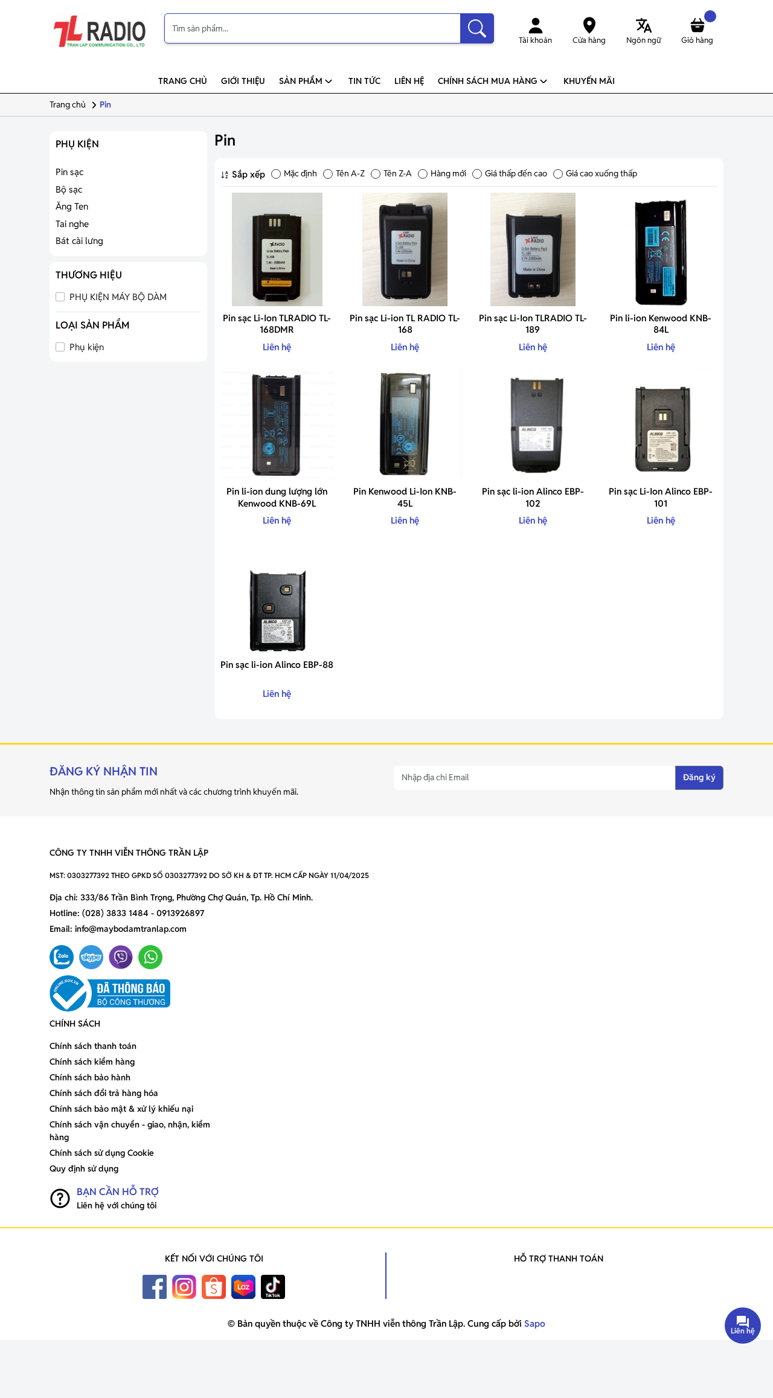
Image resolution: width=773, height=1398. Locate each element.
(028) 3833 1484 (115, 913)
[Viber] (121, 957)
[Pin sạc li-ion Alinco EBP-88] (277, 596)
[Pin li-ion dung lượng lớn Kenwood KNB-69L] (277, 422)
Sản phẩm (300, 80)
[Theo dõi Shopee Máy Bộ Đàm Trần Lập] (214, 1286)
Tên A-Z (350, 173)
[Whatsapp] (150, 957)
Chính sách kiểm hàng (92, 1061)
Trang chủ (182, 80)
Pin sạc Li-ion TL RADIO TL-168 (405, 324)
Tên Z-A (397, 173)
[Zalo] (62, 957)
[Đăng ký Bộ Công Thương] (214, 993)
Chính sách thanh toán (93, 1045)
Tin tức (364, 80)
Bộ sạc (69, 189)
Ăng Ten (72, 206)
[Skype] (91, 957)
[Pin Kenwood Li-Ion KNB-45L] (405, 422)
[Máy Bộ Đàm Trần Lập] (100, 31)
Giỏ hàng (697, 40)
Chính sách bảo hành (90, 1077)
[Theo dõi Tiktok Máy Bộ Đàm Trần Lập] (273, 1286)
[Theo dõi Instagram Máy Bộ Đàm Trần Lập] (184, 1286)
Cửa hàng (589, 40)
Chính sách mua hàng (487, 80)
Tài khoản (535, 40)
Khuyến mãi (589, 80)
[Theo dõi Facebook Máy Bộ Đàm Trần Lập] (155, 1286)
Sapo (533, 1323)
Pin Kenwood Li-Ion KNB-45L (405, 497)
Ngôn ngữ (643, 40)
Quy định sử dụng (84, 1168)
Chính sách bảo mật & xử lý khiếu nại (121, 1108)
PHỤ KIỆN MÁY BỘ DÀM (117, 297)
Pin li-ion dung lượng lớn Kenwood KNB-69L (276, 497)
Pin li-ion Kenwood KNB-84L (660, 324)
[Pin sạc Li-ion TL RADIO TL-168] (405, 249)
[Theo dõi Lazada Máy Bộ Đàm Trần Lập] (243, 1286)
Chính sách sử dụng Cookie (102, 1152)
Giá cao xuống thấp (601, 173)
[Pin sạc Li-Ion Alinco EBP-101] (660, 422)
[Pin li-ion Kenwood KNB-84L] (660, 249)
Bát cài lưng (79, 240)
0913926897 (180, 913)
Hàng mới (448, 173)
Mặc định (300, 173)
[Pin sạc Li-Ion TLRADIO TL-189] (533, 249)
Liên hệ (409, 80)
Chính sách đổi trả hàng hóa (104, 1093)
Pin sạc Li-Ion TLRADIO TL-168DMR (277, 324)
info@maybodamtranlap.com (131, 928)
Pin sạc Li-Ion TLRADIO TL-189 (533, 324)
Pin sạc (69, 172)
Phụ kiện (85, 347)
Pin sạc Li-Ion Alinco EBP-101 (661, 497)
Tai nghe (72, 223)
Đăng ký (699, 777)
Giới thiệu (243, 80)
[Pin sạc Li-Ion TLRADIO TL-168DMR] (277, 249)
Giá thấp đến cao (516, 173)
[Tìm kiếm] (477, 28)
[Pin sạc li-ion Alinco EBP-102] (533, 422)
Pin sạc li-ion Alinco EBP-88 (276, 664)
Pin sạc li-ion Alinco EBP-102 (533, 497)
